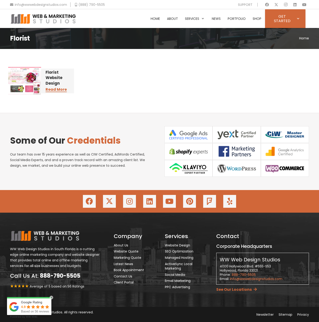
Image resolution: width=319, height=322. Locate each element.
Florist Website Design (54, 77)
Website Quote (126, 251)
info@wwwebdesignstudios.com (256, 279)
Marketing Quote (127, 257)
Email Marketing (178, 280)
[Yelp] (229, 201)
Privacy (303, 314)
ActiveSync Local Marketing (178, 266)
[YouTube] (304, 4)
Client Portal (124, 282)
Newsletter (265, 314)
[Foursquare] (209, 201)
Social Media (175, 274)
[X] (276, 4)
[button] (203, 19)
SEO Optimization (179, 251)
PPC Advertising (177, 287)
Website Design (177, 245)
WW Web (31, 317)
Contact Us (123, 276)
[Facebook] (267, 4)
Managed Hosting (179, 257)
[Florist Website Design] (24, 81)
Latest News (123, 264)
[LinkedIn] (295, 4)
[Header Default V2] (43, 18)
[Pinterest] (189, 201)
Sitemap (285, 314)
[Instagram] (285, 4)
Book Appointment (129, 270)
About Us (121, 245)
